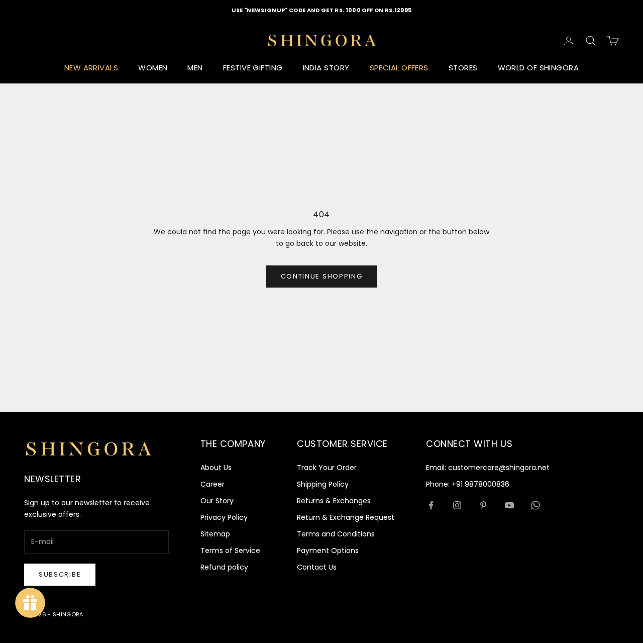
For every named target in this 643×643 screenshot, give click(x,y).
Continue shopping (322, 276)
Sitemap (215, 534)
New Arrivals (91, 67)
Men (194, 67)
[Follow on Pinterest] (483, 505)
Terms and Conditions (336, 534)
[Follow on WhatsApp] (535, 505)
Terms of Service (230, 550)
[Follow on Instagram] (457, 505)
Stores (463, 67)
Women (152, 67)
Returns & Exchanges (334, 501)
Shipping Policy (323, 484)
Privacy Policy (224, 517)
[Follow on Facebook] (431, 505)
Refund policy (224, 567)
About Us (216, 468)
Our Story (217, 501)
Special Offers (399, 67)
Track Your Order (327, 468)
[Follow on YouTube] (509, 505)
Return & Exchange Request (345, 517)
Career (212, 484)
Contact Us (317, 567)
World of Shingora (538, 67)
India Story (326, 67)
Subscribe (60, 574)
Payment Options (328, 550)
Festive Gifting (253, 67)
